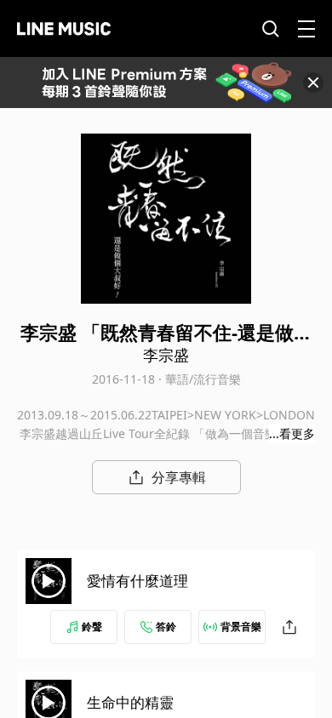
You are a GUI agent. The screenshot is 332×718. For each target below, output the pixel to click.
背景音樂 (240, 626)
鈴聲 (92, 626)
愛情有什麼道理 (137, 580)
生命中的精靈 (130, 702)
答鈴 (166, 626)
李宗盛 (166, 355)
